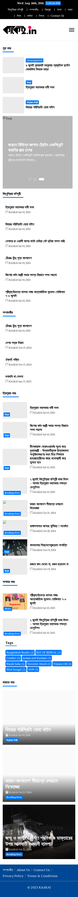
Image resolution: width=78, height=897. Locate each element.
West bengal (16, 669)
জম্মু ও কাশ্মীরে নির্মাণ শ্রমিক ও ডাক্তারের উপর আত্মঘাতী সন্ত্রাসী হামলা (38, 840)
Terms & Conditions (42, 876)
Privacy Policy (13, 876)
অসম (59, 9)
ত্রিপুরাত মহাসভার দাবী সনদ (40, 87)
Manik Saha (15, 664)
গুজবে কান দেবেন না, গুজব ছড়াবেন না (49, 564)
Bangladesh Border (20, 652)
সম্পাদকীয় (34, 9)
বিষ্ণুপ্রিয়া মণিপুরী (15, 9)
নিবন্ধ (41, 15)
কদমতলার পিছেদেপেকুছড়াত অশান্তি (48, 545)
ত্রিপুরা (48, 9)
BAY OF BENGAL (48, 652)
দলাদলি (33, 669)
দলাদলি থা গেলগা (14, 376)
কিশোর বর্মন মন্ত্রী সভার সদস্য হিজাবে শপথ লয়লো (31, 275)
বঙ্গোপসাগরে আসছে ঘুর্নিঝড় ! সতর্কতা (49, 526)
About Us (23, 870)
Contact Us (57, 15)
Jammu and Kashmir (37, 658)
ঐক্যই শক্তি (12, 359)
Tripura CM (62, 664)
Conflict (13, 658)
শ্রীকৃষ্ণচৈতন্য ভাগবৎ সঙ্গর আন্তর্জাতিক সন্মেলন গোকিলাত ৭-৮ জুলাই (35, 294)
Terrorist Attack (39, 664)
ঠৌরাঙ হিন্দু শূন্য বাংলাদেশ (18, 258)
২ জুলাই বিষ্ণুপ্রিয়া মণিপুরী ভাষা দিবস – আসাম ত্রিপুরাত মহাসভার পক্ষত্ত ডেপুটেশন (49, 483)
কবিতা (29, 15)
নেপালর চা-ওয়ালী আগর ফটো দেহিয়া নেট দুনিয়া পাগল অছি (35, 241)
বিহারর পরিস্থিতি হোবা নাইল (40, 107)
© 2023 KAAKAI (39, 887)
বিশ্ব (19, 15)
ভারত (70, 9)
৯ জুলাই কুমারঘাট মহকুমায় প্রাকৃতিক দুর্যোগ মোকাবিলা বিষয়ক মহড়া (48, 67)
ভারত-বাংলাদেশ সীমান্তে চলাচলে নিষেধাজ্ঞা (46, 506)
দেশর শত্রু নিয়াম (14, 342)
